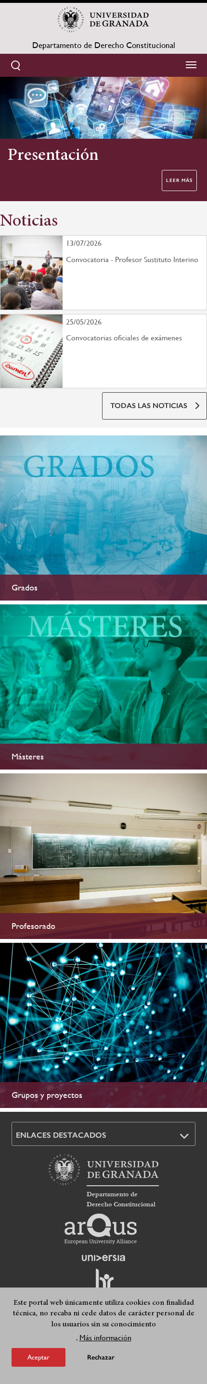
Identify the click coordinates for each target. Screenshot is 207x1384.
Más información (105, 1337)
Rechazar (101, 1357)
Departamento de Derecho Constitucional (103, 45)
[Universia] (103, 1258)
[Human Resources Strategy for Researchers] (103, 1284)
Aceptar (38, 1357)
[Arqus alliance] (101, 1229)
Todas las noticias (148, 405)
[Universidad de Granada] (103, 20)
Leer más (179, 180)
